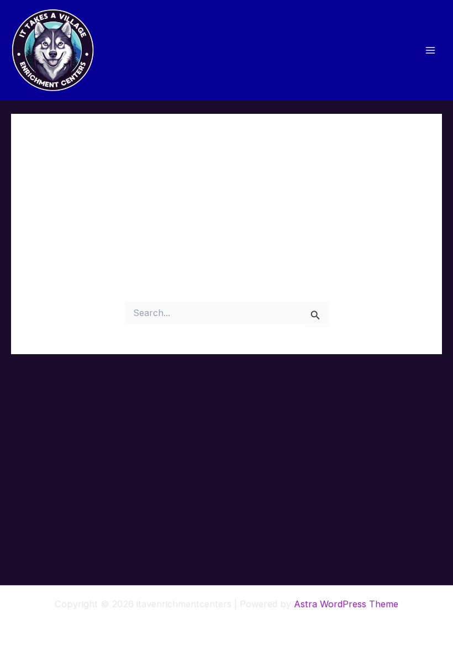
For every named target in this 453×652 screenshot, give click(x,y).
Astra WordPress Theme (346, 603)
